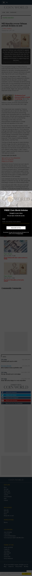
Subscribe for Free (16, 227)
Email (3, 219)
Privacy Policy (20, 233)
